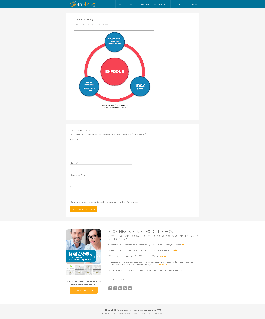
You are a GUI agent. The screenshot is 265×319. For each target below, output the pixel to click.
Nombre (74, 163)
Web (72, 187)
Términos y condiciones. (154, 313)
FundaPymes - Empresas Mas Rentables (82, 4)
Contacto (141, 313)
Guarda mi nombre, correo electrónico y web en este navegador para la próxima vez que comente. (106, 202)
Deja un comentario (104, 24)
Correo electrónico (78, 175)
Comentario (75, 140)
